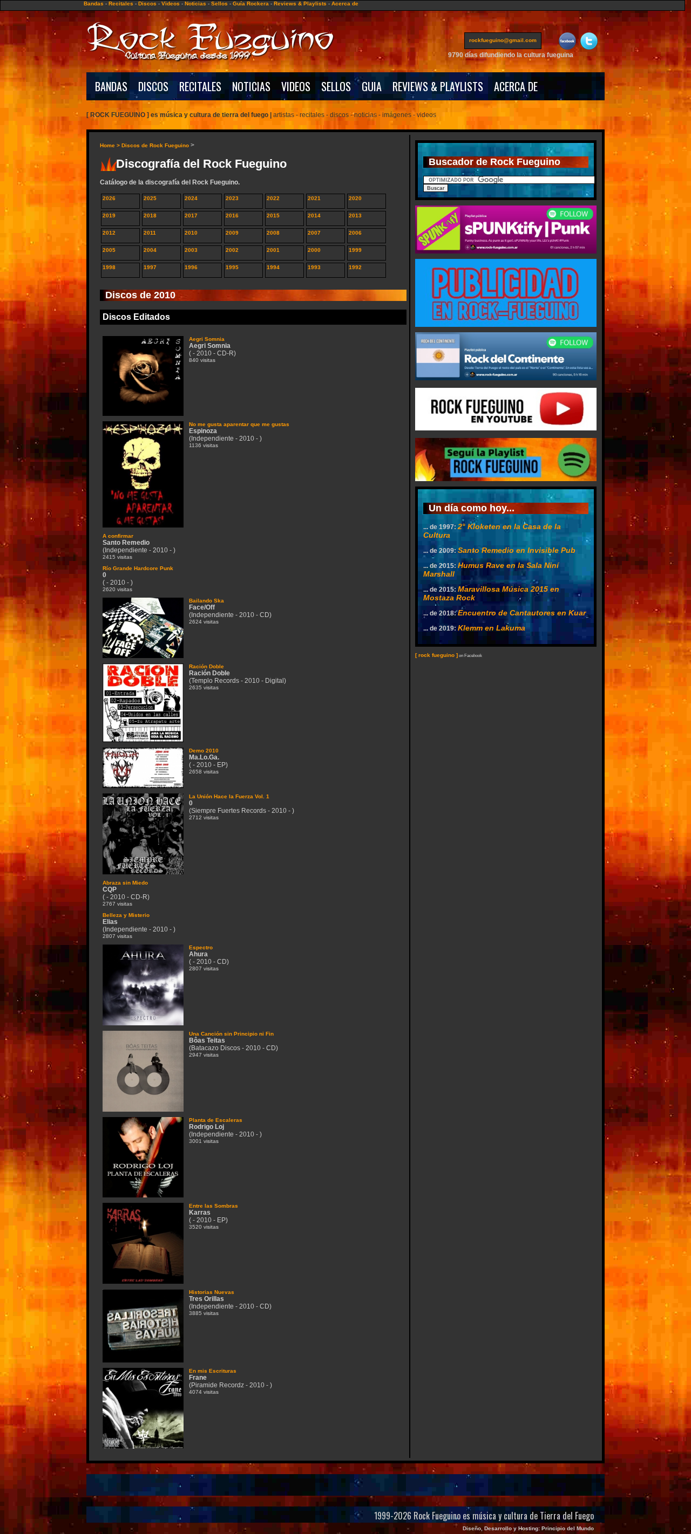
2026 (109, 198)
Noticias (195, 3)
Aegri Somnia (207, 339)
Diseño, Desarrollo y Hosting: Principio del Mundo (528, 1528)
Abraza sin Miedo (125, 883)
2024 (191, 198)
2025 (150, 198)
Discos (147, 3)
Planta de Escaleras (215, 1120)
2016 (232, 215)
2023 (232, 198)
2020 (355, 198)
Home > (110, 145)
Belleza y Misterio (126, 915)
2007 (314, 233)
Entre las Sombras (213, 1206)
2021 (314, 198)
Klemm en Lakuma (491, 628)
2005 (109, 250)
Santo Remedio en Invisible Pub (516, 550)
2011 (150, 233)
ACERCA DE (516, 86)
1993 (314, 267)
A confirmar (118, 536)
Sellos (219, 3)
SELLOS (336, 86)
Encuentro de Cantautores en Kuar (522, 612)
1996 (191, 267)
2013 (355, 215)
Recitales (121, 3)
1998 (109, 267)
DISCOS (153, 86)
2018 (150, 215)
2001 (273, 250)
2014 (314, 215)
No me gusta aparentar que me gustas (239, 424)
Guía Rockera (251, 3)
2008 (273, 233)
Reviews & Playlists (300, 3)
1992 (355, 267)
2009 (232, 233)
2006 (355, 233)
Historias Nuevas (211, 1292)
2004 (150, 250)
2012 (109, 233)
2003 (191, 250)
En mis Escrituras (212, 1371)
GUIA (372, 86)
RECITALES (200, 86)
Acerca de (344, 3)
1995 (232, 267)
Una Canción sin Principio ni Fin (231, 1034)
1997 (150, 267)
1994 (273, 267)
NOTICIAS (251, 86)
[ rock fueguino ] (436, 655)
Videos (170, 3)
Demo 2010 (204, 751)
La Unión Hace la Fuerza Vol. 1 (229, 796)
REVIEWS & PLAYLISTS (437, 86)
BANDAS (111, 86)
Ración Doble (206, 666)
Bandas (94, 3)
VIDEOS (295, 86)
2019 (109, 215)
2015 (273, 215)
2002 (232, 250)
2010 (191, 233)
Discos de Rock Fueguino (155, 145)
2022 (273, 198)
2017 (191, 215)
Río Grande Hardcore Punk (138, 568)
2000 (314, 250)
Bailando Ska (206, 601)
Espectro (201, 947)
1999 (355, 250)
